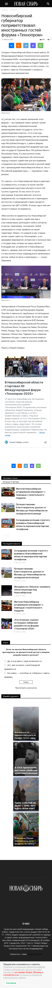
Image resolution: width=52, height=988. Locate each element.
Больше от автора (11, 482)
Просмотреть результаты (26, 688)
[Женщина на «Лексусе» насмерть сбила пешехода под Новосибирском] (6, 590)
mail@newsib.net (34, 954)
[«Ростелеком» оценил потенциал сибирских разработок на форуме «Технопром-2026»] (6, 623)
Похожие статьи (10, 478)
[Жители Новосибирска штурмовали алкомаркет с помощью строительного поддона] (8, 491)
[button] (48, 3)
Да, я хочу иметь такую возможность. (24, 661)
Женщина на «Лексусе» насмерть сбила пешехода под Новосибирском (32, 589)
